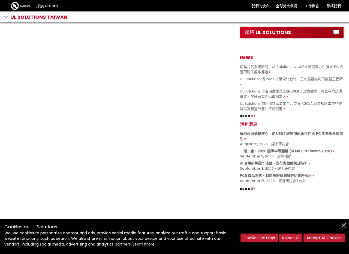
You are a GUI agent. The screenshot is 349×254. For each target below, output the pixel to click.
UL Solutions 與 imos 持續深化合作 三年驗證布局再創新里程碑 (291, 79)
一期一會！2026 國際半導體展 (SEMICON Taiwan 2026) (286, 151)
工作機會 (312, 5)
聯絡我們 (334, 5)
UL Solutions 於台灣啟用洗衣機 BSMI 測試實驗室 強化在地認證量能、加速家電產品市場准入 (291, 94)
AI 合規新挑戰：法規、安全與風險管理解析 (274, 163)
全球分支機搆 (286, 5)
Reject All (290, 238)
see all (246, 115)
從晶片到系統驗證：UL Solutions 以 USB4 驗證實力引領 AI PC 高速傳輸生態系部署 (291, 69)
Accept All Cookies (324, 238)
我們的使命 (260, 5)
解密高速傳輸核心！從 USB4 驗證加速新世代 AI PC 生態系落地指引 (291, 136)
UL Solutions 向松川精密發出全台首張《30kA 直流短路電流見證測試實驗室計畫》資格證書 (291, 106)
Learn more (144, 244)
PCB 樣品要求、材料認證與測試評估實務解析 (276, 175)
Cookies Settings (259, 238)
